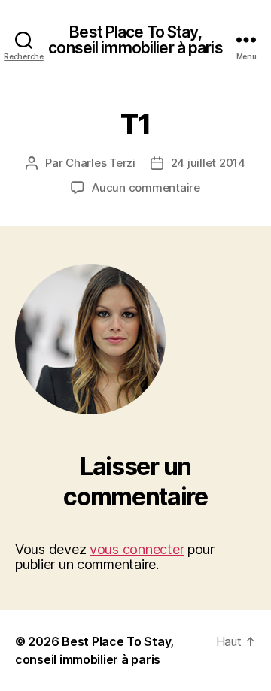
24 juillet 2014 (208, 163)
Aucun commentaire (146, 187)
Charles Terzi (100, 163)
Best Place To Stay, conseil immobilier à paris (135, 40)
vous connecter (137, 549)
